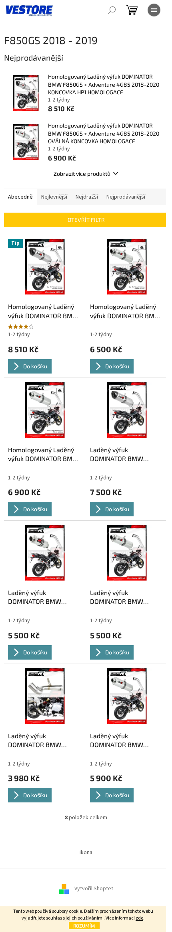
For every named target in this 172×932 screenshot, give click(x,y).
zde (139, 918)
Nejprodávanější (125, 197)
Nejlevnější (54, 197)
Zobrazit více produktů (82, 173)
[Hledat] (112, 10)
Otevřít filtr (86, 219)
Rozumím (84, 925)
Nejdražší (87, 197)
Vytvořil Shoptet (93, 889)
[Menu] (154, 10)
